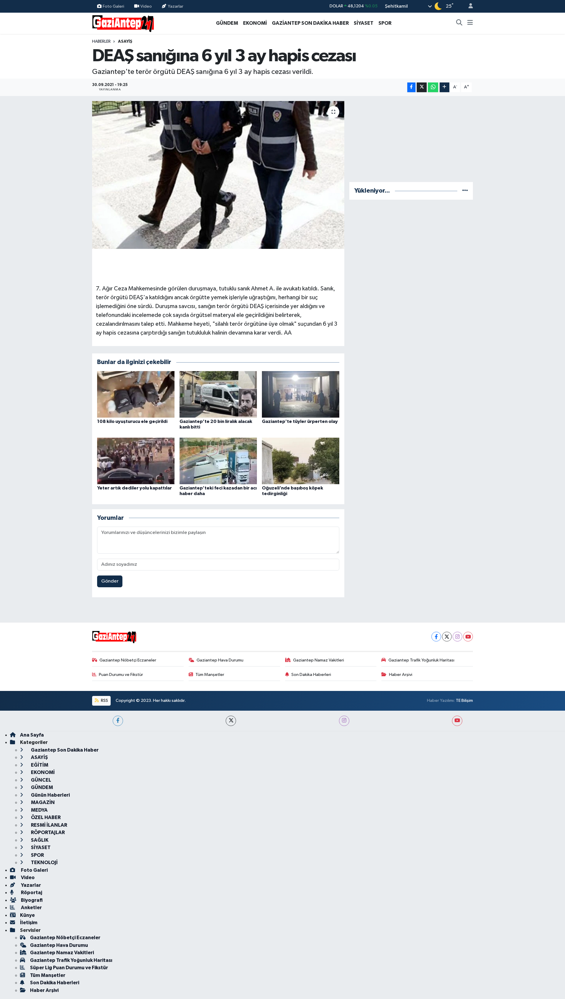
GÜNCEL (40, 780)
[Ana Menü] (470, 23)
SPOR (384, 23)
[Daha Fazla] (444, 87)
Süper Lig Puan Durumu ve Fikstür (69, 967)
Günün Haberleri (50, 795)
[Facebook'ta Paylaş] (411, 87)
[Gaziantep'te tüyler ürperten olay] (300, 394)
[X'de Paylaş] (422, 87)
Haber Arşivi (400, 674)
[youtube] (457, 721)
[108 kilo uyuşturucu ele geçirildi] (136, 394)
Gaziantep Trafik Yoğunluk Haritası (421, 660)
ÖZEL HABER (45, 817)
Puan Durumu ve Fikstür (121, 674)
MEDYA (39, 810)
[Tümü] (465, 190)
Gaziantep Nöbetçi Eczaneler (127, 660)
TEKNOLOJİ (44, 862)
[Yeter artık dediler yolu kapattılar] (136, 460)
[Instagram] (457, 636)
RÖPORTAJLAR (47, 832)
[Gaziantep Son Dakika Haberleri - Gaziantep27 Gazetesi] (123, 23)
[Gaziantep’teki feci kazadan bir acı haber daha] (218, 460)
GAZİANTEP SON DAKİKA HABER (310, 23)
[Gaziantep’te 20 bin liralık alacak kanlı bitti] (218, 394)
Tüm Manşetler (209, 674)
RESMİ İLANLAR (48, 825)
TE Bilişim (464, 700)
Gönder (110, 581)
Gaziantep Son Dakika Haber (64, 749)
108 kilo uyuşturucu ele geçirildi (132, 421)
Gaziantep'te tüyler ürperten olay (300, 421)
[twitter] (231, 721)
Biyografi (31, 900)
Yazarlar (175, 6)
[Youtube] (468, 636)
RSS (104, 700)
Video (146, 6)
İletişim (28, 922)
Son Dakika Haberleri (311, 674)
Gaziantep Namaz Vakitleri (318, 660)
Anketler (31, 907)
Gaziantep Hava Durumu (220, 660)
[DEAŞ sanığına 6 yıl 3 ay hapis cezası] (218, 175)
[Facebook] (436, 636)
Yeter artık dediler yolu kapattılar (134, 488)
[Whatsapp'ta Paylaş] (433, 87)
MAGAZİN (42, 802)
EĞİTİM (39, 765)
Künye (27, 915)
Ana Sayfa (32, 734)
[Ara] (459, 23)
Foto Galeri (113, 6)
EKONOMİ (255, 23)
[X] (447, 636)
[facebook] (118, 721)
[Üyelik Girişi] (468, 6)
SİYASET (363, 23)
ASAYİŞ (125, 41)
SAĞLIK (39, 840)
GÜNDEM (227, 23)
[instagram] (344, 721)
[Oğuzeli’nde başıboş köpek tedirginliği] (300, 460)
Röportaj (31, 892)
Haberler (101, 41)
